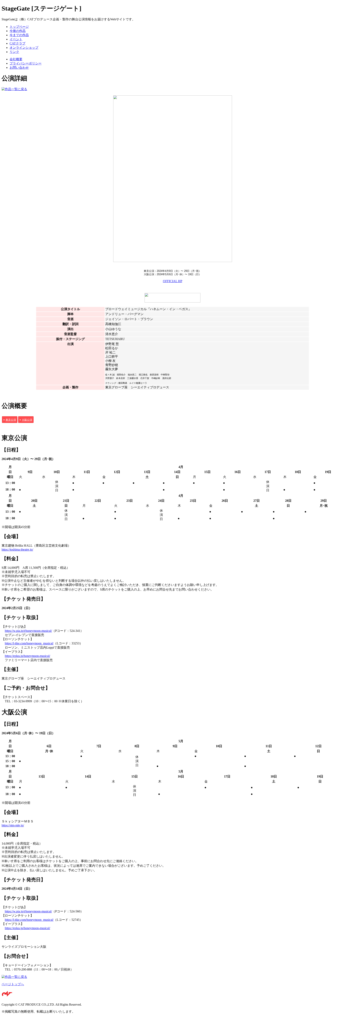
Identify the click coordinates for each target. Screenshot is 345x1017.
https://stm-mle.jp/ (13, 825)
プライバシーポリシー (26, 63)
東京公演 (11, 419)
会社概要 (16, 59)
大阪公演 (27, 419)
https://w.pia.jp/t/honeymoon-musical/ (28, 630)
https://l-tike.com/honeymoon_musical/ (29, 643)
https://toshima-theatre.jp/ (17, 549)
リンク (14, 51)
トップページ (19, 26)
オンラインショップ (24, 47)
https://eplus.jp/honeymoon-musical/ (27, 656)
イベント (16, 39)
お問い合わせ (19, 67)
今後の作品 (18, 31)
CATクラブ (17, 43)
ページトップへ (13, 984)
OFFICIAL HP (172, 281)
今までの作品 (19, 35)
